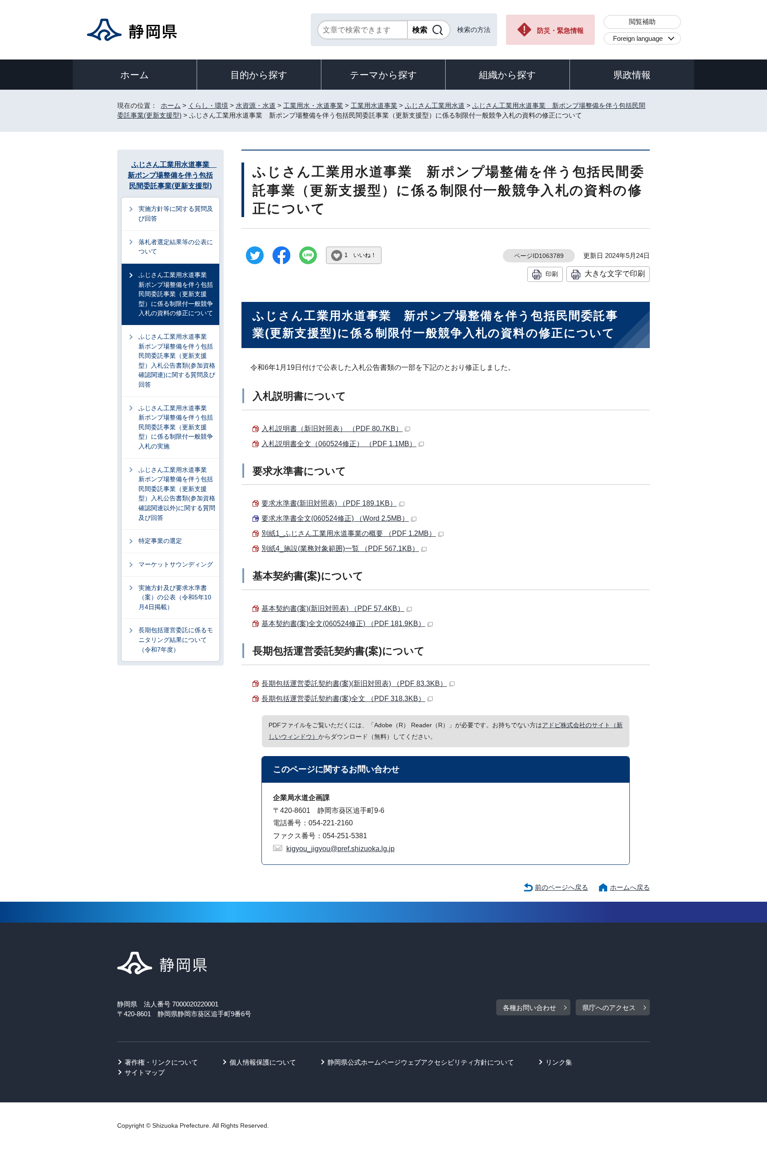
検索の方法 (473, 29)
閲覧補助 (642, 21)
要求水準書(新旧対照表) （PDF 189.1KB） (329, 503)
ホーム (134, 75)
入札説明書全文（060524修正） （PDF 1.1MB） (338, 444)
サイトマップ (145, 1072)
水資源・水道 (256, 105)
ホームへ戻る (630, 887)
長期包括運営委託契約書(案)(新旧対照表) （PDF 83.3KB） (354, 683)
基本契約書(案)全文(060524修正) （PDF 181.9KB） (343, 623)
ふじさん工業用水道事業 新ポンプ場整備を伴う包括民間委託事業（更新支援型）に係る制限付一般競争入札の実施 (175, 427)
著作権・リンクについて (161, 1062)
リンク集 (559, 1062)
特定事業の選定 (160, 540)
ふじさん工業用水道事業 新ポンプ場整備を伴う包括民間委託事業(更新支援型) (172, 175)
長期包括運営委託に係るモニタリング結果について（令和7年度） (175, 639)
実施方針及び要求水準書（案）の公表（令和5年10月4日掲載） (174, 597)
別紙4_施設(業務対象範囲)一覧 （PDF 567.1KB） (340, 548)
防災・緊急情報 (560, 30)
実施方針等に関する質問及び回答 (175, 213)
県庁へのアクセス (609, 1007)
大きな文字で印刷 (615, 273)
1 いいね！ (360, 255)
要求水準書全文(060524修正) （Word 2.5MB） (335, 518)
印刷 (552, 273)
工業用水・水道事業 (313, 105)
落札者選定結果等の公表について (175, 246)
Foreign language (638, 38)
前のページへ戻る (561, 887)
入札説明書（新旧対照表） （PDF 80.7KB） (332, 428)
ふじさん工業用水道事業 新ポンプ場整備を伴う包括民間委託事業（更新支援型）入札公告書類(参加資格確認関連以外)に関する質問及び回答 (176, 493)
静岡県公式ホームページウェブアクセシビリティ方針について (421, 1062)
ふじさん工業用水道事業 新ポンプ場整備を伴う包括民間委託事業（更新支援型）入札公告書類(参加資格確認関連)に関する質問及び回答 (176, 360)
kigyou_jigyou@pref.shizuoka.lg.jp (340, 848)
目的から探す (259, 75)
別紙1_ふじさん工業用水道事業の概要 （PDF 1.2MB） (348, 533)
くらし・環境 (208, 105)
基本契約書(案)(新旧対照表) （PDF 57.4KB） (332, 608)
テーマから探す (383, 75)
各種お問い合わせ (529, 1007)
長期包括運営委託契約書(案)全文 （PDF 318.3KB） (343, 698)
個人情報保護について (262, 1062)
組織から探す (507, 75)
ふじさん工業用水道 (435, 105)
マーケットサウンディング (175, 564)
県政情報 (632, 75)
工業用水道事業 (374, 105)
